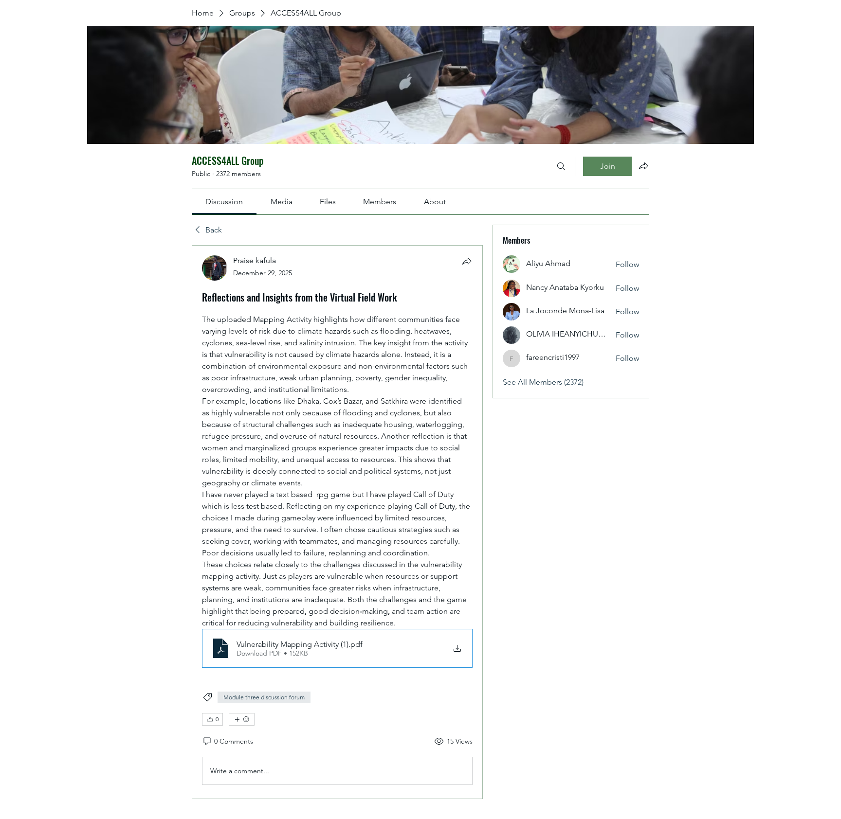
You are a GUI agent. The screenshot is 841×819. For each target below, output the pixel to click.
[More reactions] (242, 719)
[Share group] (643, 166)
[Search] (561, 166)
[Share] (467, 261)
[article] (337, 522)
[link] (224, 201)
